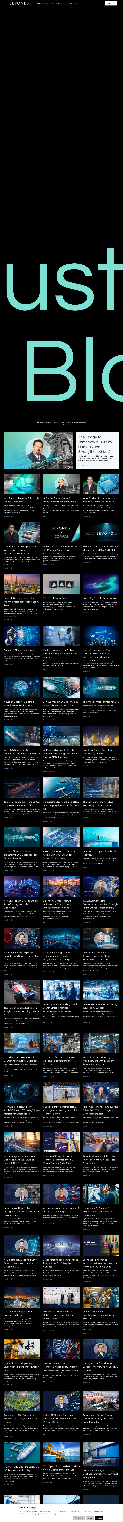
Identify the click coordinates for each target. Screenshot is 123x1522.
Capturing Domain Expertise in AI (100, 598)
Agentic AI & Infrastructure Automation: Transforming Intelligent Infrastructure (57, 904)
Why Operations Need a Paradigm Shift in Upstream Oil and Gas (61, 1468)
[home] (19, 3)
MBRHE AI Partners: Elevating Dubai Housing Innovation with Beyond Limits (59, 1315)
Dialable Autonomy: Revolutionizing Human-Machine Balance (99, 1315)
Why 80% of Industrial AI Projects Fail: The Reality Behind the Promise (60, 1061)
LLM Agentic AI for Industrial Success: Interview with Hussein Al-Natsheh (101, 1367)
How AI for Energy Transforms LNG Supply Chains (98, 752)
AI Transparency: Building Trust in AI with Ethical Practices (60, 1006)
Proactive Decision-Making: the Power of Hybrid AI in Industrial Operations (99, 1159)
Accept (99, 1518)
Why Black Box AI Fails (55, 598)
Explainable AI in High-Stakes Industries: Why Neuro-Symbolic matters (60, 653)
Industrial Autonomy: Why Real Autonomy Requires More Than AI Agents (21, 601)
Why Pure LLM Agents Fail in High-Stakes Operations (21, 500)
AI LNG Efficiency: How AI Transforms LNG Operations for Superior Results (20, 855)
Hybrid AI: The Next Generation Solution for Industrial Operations (21, 1059)
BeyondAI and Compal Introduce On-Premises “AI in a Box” (60, 548)
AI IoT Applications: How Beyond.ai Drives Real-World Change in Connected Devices (100, 1110)
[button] (42, 3)
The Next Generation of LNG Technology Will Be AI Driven (98, 804)
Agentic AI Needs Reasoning (19, 650)
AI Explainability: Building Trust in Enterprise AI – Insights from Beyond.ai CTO (20, 1263)
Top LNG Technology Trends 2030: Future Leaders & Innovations (22, 804)
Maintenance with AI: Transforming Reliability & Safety (60, 1365)
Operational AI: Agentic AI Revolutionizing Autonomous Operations (97, 1211)
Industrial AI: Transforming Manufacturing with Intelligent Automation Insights (98, 1061)
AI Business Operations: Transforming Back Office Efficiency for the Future (96, 956)
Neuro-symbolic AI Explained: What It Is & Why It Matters (19, 704)
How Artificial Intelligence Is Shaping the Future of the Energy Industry (21, 1367)
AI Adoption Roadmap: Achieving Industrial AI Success (100, 1006)
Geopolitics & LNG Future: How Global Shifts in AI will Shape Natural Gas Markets (59, 855)
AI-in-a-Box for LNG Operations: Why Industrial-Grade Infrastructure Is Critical (20, 550)
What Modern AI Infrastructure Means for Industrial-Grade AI (99, 500)
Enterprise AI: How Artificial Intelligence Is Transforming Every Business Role (21, 1211)
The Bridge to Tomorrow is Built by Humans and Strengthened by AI (95, 444)
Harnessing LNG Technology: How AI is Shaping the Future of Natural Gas (61, 805)
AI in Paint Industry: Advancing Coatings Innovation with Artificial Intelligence (100, 1474)
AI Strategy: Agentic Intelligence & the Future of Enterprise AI (61, 1210)
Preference (79, 1518)
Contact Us (111, 3)
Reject (89, 1518)
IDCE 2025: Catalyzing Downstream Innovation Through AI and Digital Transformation (100, 904)
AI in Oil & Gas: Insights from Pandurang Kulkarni (18, 1313)
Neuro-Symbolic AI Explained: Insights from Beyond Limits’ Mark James (21, 956)
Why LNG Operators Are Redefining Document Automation (22, 752)
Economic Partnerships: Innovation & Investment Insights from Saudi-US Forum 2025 (100, 1263)
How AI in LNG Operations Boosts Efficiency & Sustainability (21, 1469)
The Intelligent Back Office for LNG (101, 702)
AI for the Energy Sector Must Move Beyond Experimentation (59, 500)
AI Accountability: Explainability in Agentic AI (100, 853)
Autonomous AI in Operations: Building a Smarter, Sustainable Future (20, 1418)
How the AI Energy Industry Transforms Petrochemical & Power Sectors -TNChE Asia (58, 1159)
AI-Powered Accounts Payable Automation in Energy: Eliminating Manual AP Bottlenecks (60, 753)
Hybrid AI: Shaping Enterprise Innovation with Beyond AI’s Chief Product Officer (60, 1418)
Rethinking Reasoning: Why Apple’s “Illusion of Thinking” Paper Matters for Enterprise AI (22, 1110)
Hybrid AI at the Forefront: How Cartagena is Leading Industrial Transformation (60, 1110)
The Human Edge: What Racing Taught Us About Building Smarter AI (22, 1011)
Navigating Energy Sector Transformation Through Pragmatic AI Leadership (57, 956)
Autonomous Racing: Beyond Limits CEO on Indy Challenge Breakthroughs (98, 1418)
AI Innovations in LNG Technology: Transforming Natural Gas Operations (21, 904)
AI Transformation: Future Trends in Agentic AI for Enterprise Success (60, 1263)
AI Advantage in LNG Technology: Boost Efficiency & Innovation (60, 704)
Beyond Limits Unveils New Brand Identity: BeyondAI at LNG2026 (100, 548)
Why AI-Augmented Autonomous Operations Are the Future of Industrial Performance (21, 1159)
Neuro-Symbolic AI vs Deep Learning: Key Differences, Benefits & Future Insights (97, 653)
